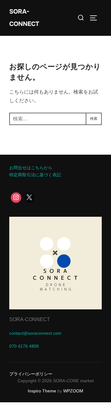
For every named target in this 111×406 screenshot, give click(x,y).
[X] (29, 197)
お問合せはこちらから (30, 167)
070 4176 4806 (24, 346)
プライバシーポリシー (30, 373)
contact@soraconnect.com (35, 333)
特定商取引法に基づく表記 (35, 174)
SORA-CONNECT (24, 18)
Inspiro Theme (42, 390)
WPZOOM (73, 390)
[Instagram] (16, 197)
